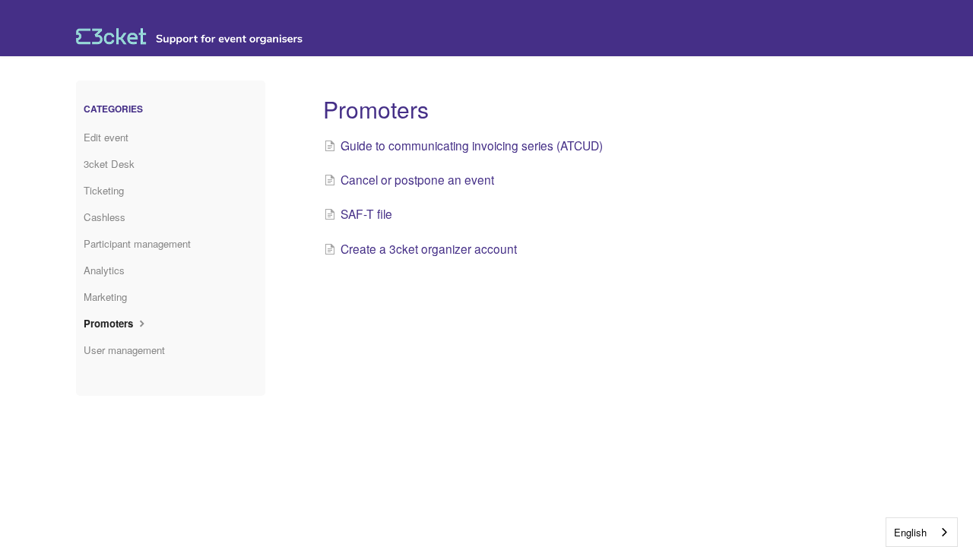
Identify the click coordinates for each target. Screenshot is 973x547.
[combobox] (922, 532)
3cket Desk (109, 164)
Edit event (106, 137)
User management (124, 350)
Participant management (137, 243)
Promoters (110, 323)
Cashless (104, 217)
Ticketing (104, 190)
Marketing (105, 296)
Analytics (104, 270)
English (910, 532)
